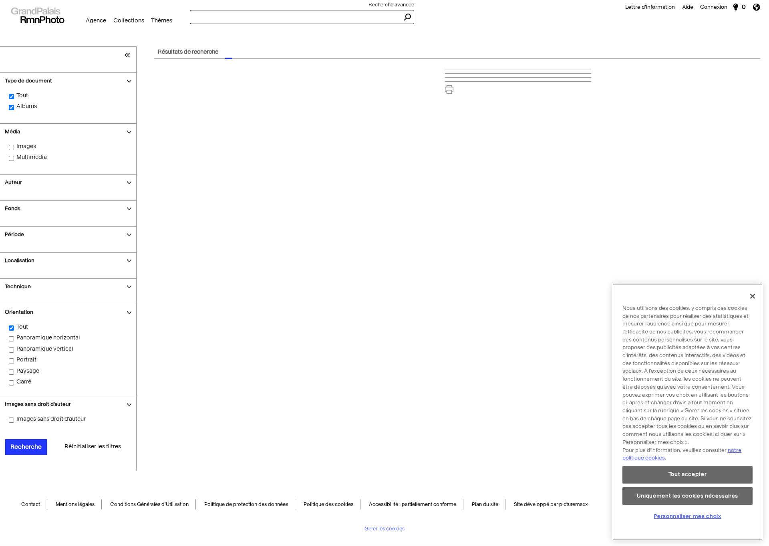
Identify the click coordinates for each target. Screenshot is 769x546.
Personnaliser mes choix (687, 516)
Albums (26, 106)
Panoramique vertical (44, 349)
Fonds (12, 208)
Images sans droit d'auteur (38, 404)
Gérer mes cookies (384, 529)
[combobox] (295, 17)
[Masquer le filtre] (129, 54)
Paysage (27, 371)
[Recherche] (37, 14)
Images (26, 146)
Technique (18, 286)
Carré (23, 382)
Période (14, 234)
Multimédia (31, 157)
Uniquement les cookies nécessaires (687, 495)
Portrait (26, 360)
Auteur (13, 182)
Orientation (20, 312)
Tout (22, 95)
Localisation (19, 260)
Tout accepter (687, 474)
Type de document (28, 80)
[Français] (759, 7)
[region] (687, 412)
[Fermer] (752, 296)
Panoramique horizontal (48, 338)
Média (12, 131)
